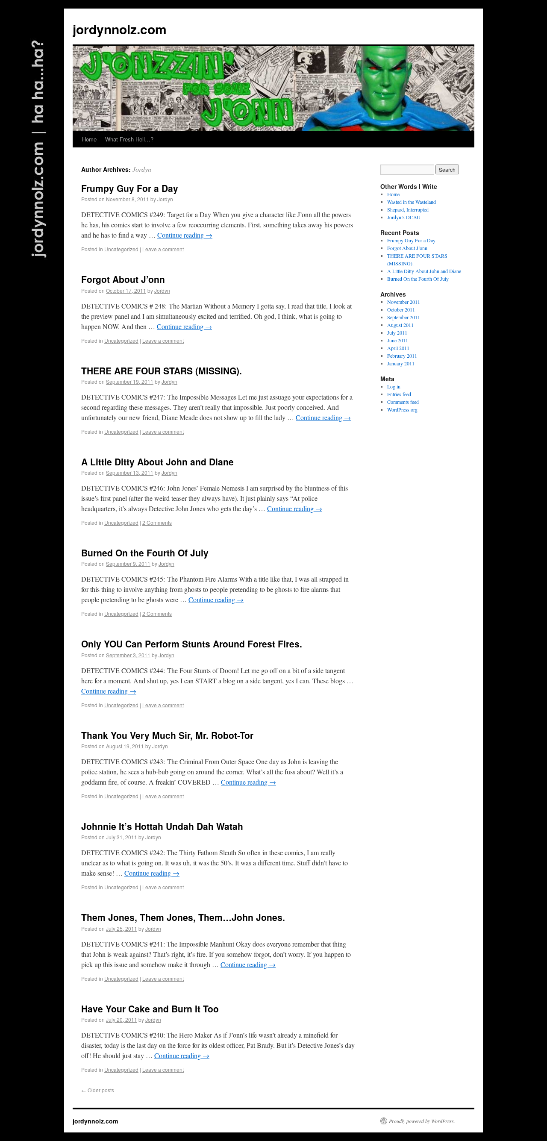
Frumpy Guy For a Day (129, 188)
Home (89, 139)
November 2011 (403, 301)
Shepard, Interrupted (408, 209)
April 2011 (398, 347)
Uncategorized (121, 249)
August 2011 (400, 324)
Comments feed (403, 401)
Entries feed (399, 394)
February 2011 (402, 355)
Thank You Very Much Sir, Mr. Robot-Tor (167, 735)
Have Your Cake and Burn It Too (150, 1008)
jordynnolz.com (120, 29)
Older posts (97, 1090)
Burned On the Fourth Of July (145, 552)
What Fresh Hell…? (129, 139)
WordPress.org (402, 409)
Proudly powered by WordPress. (422, 1120)
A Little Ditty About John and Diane (157, 461)
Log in (393, 386)
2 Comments (157, 522)
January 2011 (401, 363)
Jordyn (141, 169)
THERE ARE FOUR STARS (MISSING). (161, 370)
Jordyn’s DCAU (404, 217)
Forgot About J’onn (123, 279)
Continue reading (184, 234)
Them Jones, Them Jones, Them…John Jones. (183, 917)
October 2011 (401, 309)
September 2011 (403, 317)
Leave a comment (163, 249)
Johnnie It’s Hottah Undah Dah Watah (162, 826)
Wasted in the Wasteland (411, 201)
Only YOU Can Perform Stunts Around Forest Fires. (191, 643)
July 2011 (397, 332)
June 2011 (397, 340)
